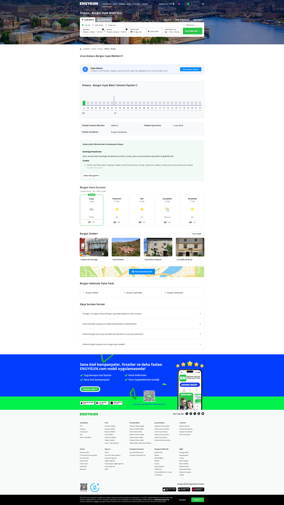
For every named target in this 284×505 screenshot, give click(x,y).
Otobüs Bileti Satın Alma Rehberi (140, 443)
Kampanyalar (183, 455)
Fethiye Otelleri (110, 440)
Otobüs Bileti (135, 423)
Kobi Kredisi (84, 464)
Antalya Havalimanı (185, 432)
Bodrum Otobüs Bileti (137, 434)
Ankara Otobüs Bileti (136, 429)
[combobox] (93, 32)
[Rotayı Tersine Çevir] (105, 31)
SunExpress (84, 432)
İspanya (94, 49)
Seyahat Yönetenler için (138, 455)
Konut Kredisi (84, 458)
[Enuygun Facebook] (186, 414)
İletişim (156, 455)
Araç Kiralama (159, 423)
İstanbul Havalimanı (186, 429)
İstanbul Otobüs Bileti (137, 426)
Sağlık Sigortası (110, 461)
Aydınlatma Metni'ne (162, 499)
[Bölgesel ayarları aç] (180, 4)
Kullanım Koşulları (185, 472)
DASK (106, 469)
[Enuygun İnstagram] (190, 414)
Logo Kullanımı (159, 466)
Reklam (156, 461)
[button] (84, 103)
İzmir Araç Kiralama (160, 432)
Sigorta (107, 449)
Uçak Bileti (86, 49)
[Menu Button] (193, 4)
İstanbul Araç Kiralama (162, 426)
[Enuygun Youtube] (202, 414)
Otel (106, 423)
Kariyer (156, 464)
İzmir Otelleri (109, 434)
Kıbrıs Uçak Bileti (85, 437)
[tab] (88, 19)
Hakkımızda (158, 452)
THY (81, 426)
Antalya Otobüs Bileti (137, 440)
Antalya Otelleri (110, 429)
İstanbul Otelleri (110, 426)
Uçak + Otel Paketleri (112, 443)
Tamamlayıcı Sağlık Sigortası (114, 464)
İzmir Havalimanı (184, 434)
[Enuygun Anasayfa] (89, 4)
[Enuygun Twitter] (194, 414)
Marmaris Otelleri (110, 437)
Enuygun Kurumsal (136, 449)
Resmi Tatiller (183, 464)
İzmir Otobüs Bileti (136, 432)
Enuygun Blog (183, 452)
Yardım (181, 458)
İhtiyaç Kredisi (84, 452)
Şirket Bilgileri (158, 458)
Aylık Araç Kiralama (160, 437)
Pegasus (83, 429)
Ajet (81, 434)
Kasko (107, 452)
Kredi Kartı (83, 466)
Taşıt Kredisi (84, 461)
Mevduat (83, 469)
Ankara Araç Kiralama (161, 429)
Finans (82, 449)
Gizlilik (181, 475)
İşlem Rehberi (183, 461)
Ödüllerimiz (158, 469)
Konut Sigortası (110, 466)
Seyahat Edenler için (136, 452)
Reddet (96, 501)
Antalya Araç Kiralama (161, 434)
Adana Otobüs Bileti (136, 437)
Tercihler (182, 500)
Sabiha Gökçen (184, 426)
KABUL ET (197, 500)
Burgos (100, 49)
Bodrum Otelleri (110, 432)
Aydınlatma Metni (185, 469)
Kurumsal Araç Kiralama (162, 440)
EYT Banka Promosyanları (88, 455)
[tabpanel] (142, 29)
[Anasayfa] (80, 49)
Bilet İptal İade (184, 466)
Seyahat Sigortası (111, 458)
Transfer (182, 423)
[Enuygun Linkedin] (198, 414)
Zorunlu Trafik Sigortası (112, 455)
